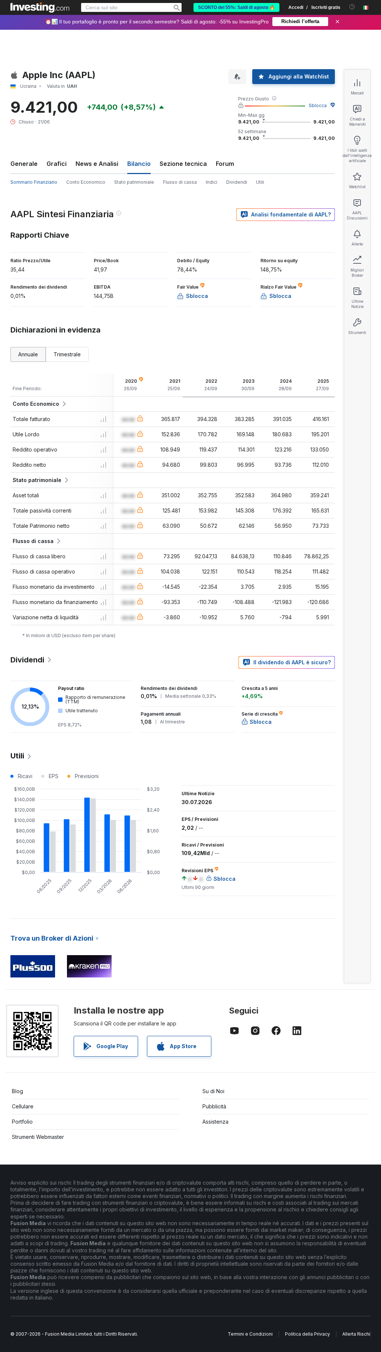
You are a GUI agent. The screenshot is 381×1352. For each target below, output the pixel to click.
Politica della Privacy (307, 1334)
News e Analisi (97, 163)
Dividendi (236, 182)
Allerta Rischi (356, 1334)
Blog (17, 1091)
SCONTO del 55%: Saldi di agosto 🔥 (236, 7)
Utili (260, 182)
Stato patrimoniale (134, 182)
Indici (211, 182)
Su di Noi (213, 1091)
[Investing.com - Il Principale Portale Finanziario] (39, 7)
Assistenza (215, 1121)
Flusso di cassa (180, 182)
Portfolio (22, 1121)
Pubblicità (214, 1106)
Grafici (57, 163)
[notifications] (352, 6)
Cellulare (22, 1106)
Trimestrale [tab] (67, 354)
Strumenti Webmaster (38, 1137)
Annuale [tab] (28, 354)
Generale (24, 163)
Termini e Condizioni (250, 1334)
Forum (225, 163)
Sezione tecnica (183, 163)
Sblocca (318, 105)
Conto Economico (85, 182)
